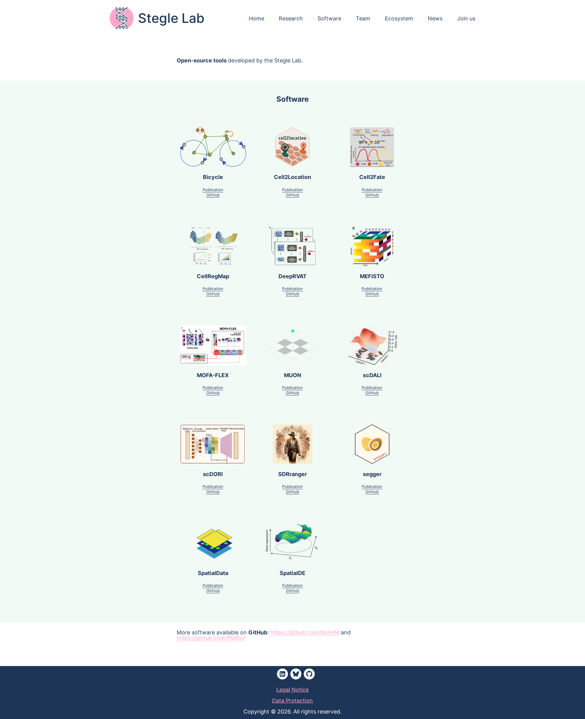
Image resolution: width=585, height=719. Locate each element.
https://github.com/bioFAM (304, 632)
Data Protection (292, 700)
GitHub (213, 194)
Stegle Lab (171, 18)
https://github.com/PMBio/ (211, 637)
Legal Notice (292, 689)
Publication (213, 189)
